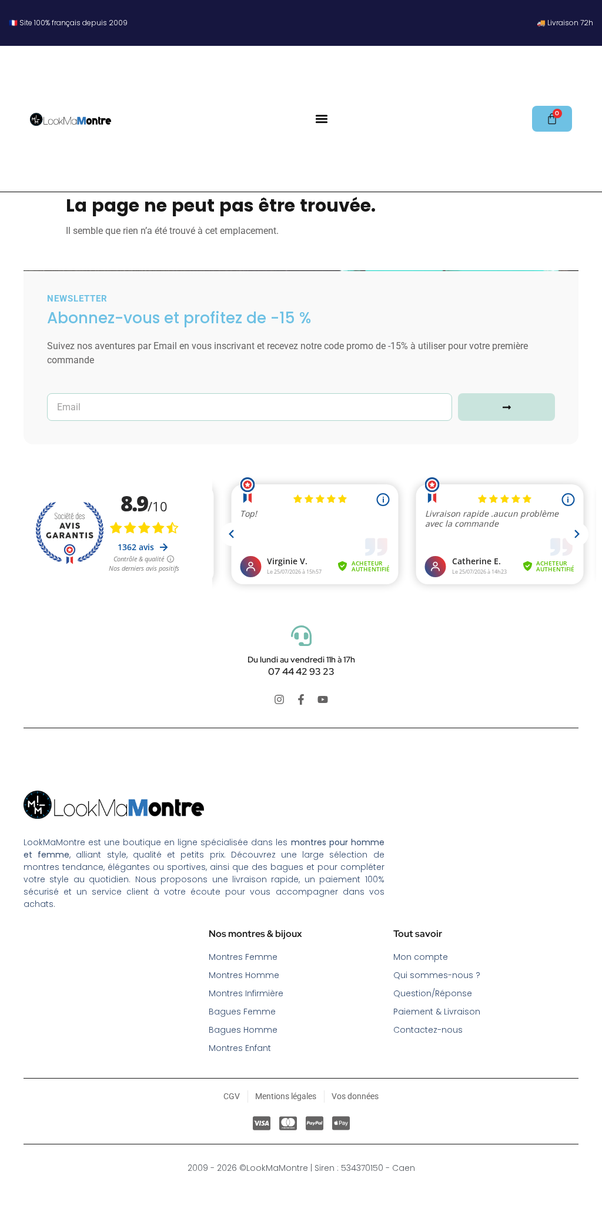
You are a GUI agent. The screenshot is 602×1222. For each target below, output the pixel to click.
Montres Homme (244, 975)
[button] (322, 119)
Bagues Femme (242, 1011)
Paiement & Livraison (436, 1011)
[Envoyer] (506, 407)
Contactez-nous (428, 1030)
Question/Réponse (432, 993)
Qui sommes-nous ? (436, 975)
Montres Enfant (240, 1048)
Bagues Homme (243, 1030)
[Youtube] (322, 699)
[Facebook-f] (301, 699)
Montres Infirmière (246, 993)
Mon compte (420, 957)
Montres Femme (243, 957)
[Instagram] (279, 699)
